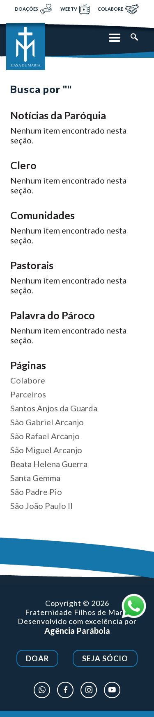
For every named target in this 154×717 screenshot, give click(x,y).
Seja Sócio (105, 658)
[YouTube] (112, 690)
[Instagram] (88, 690)
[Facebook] (65, 690)
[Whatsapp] (42, 690)
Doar (37, 658)
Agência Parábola (77, 630)
